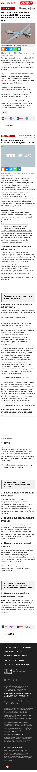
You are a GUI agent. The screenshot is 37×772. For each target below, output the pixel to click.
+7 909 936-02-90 (27, 698)
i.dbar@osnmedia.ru (12, 698)
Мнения (17, 656)
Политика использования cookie (13, 747)
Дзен (6, 118)
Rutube (21, 118)
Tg (29, 118)
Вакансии (20, 690)
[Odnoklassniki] (3, 49)
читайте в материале (23, 105)
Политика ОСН (26, 746)
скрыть (13, 210)
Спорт (24, 656)
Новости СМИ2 (7, 126)
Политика (7, 647)
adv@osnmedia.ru (8, 702)
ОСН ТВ (21, 660)
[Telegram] (11, 49)
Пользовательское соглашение (12, 746)
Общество (16, 647)
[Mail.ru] (19, 49)
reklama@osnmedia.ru (22, 701)
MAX (14, 118)
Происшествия (9, 652)
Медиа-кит (19, 734)
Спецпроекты (8, 664)
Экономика (27, 647)
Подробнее (14, 731)
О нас (15, 660)
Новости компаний (23, 664)
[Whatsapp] (15, 49)
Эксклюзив (8, 656)
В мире (19, 652)
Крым (5, 112)
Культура (7, 660)
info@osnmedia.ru (12, 690)
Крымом (4, 81)
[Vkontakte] (7, 49)
